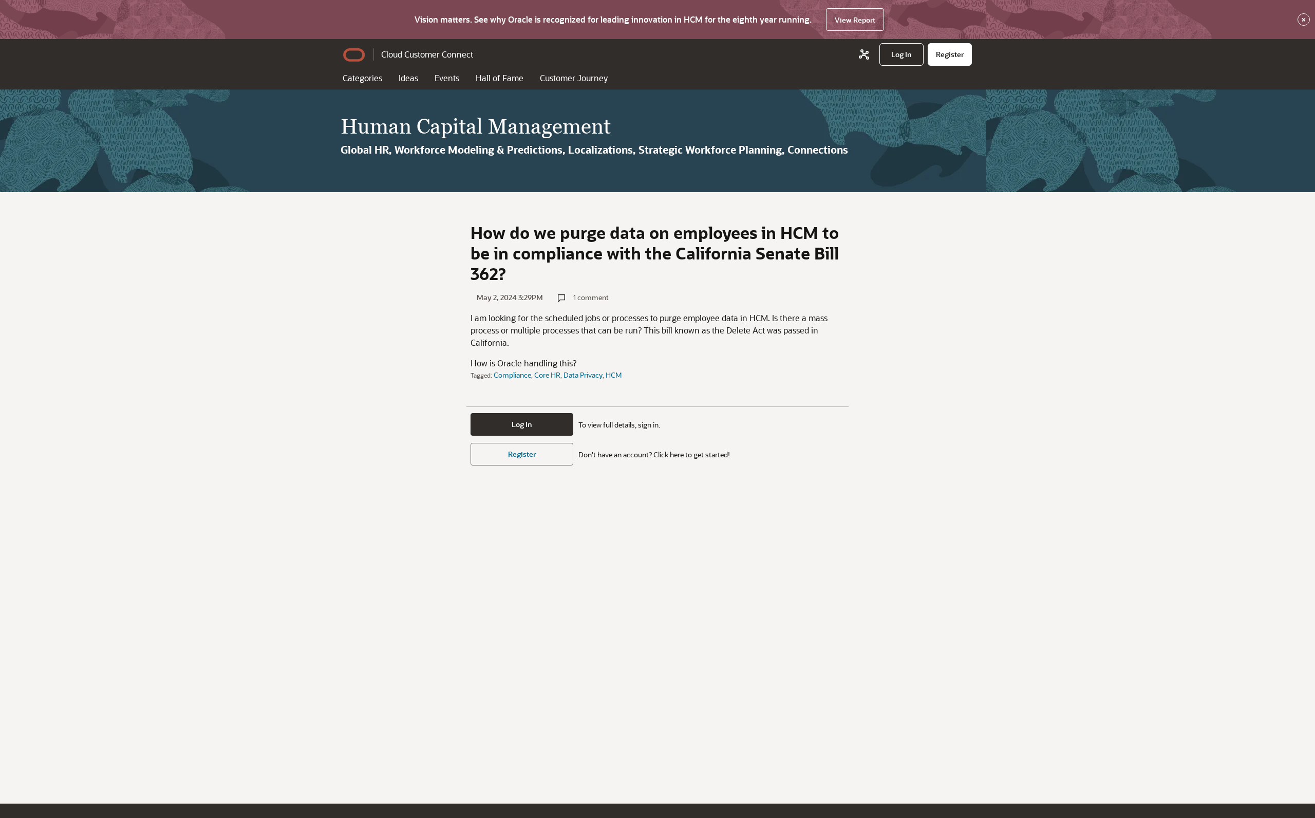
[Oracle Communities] (864, 54)
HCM (614, 375)
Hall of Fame (499, 77)
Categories (362, 77)
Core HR (547, 375)
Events (447, 77)
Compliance (512, 375)
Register (522, 454)
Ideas (408, 77)
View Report (855, 20)
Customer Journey (574, 77)
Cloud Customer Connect (427, 54)
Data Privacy (583, 375)
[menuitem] (901, 54)
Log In (522, 424)
